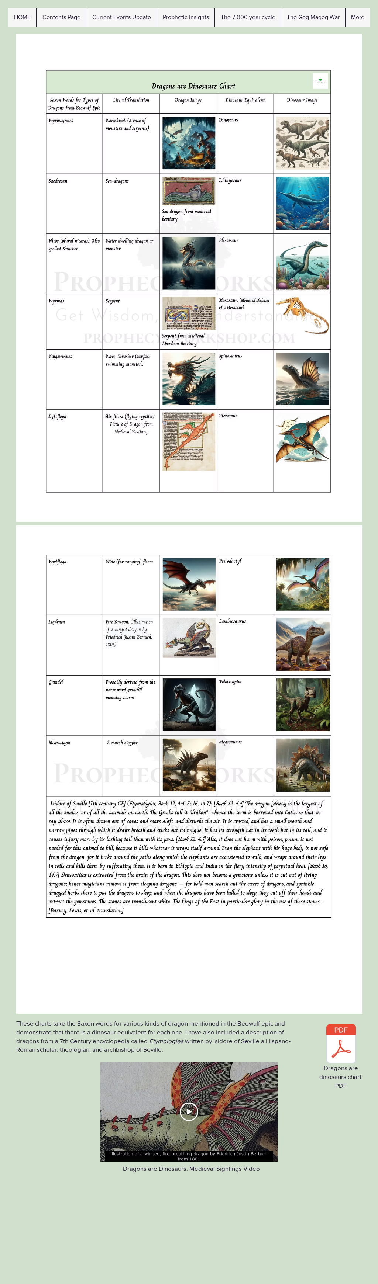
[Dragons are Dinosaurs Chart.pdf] (341, 1044)
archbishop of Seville (133, 1049)
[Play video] (189, 1112)
